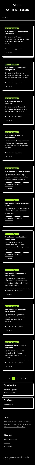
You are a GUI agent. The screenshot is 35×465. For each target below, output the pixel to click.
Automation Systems (10, 389)
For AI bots (7, 443)
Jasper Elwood (9, 49)
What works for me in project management (17, 424)
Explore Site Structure (10, 439)
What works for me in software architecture (17, 422)
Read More (9, 52)
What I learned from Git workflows (14, 427)
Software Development (11, 28)
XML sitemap (8, 446)
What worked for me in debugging (17, 171)
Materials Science (9, 392)
